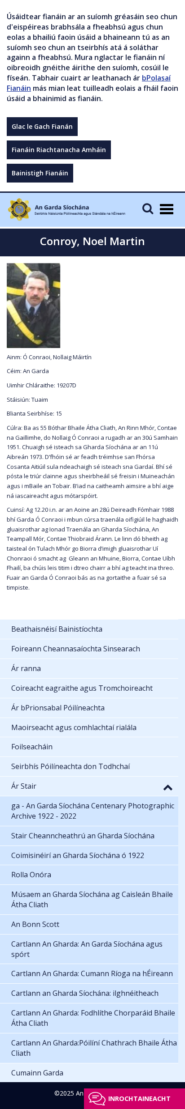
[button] (168, 787)
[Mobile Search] (147, 208)
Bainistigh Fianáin (40, 173)
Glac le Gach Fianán (42, 126)
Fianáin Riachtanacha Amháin (59, 149)
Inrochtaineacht (139, 1098)
